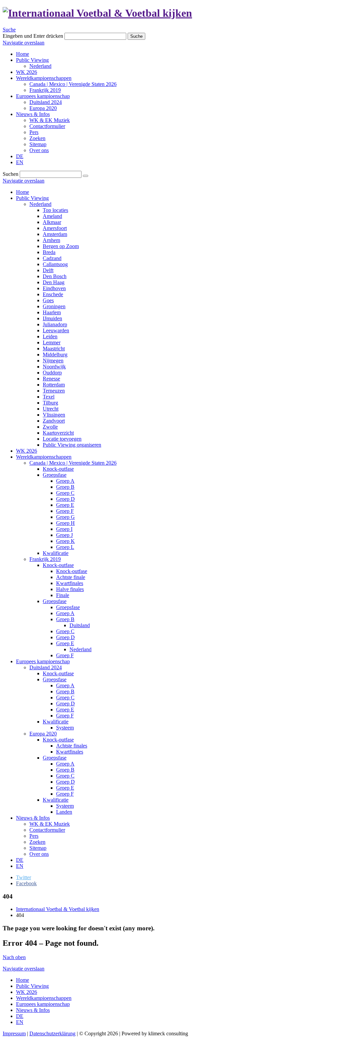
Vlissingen (54, 415)
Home (22, 192)
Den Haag (53, 282)
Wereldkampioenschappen (43, 457)
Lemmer (51, 342)
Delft (48, 270)
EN (19, 866)
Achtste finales (71, 745)
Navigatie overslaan (23, 42)
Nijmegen (53, 360)
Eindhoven (54, 288)
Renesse (51, 378)
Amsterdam (55, 234)
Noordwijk (54, 366)
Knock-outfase (58, 469)
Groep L (65, 547)
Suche (9, 29)
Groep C (65, 493)
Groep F (65, 511)
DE (19, 860)
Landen (64, 812)
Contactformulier (47, 830)
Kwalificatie (55, 553)
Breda (49, 252)
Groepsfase (54, 475)
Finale (62, 595)
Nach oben (14, 957)
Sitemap (37, 848)
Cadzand (52, 258)
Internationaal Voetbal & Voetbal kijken (57, 909)
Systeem (65, 727)
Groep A (65, 481)
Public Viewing (32, 198)
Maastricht (54, 348)
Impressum (14, 1033)
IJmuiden (52, 318)
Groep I (64, 529)
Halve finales (70, 589)
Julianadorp (55, 324)
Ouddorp (52, 372)
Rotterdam (54, 384)
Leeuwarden (56, 330)
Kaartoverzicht (58, 433)
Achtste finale (70, 577)
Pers (33, 836)
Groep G (65, 517)
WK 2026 (26, 451)
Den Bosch (54, 276)
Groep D (65, 499)
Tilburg (50, 403)
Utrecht (50, 409)
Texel (48, 396)
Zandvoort (54, 421)
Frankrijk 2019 (45, 559)
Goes (48, 300)
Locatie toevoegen (62, 439)
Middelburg (55, 354)
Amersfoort (55, 228)
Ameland (52, 216)
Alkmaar (52, 222)
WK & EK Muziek (49, 824)
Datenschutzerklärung (52, 1033)
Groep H (65, 523)
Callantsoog (55, 264)
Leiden (50, 336)
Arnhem (51, 240)
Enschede (53, 294)
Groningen (54, 306)
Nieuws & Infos (33, 818)
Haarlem (52, 312)
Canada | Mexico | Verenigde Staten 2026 (73, 463)
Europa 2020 (43, 733)
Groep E (65, 505)
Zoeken (37, 842)
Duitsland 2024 (45, 667)
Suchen (10, 174)
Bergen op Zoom (61, 246)
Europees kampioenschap (43, 661)
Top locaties (55, 210)
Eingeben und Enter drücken (33, 36)
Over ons (39, 854)
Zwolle (50, 427)
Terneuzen (54, 390)
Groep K (65, 541)
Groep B (65, 487)
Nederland (40, 204)
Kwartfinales (69, 583)
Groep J (64, 535)
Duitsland (79, 625)
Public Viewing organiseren (72, 445)
